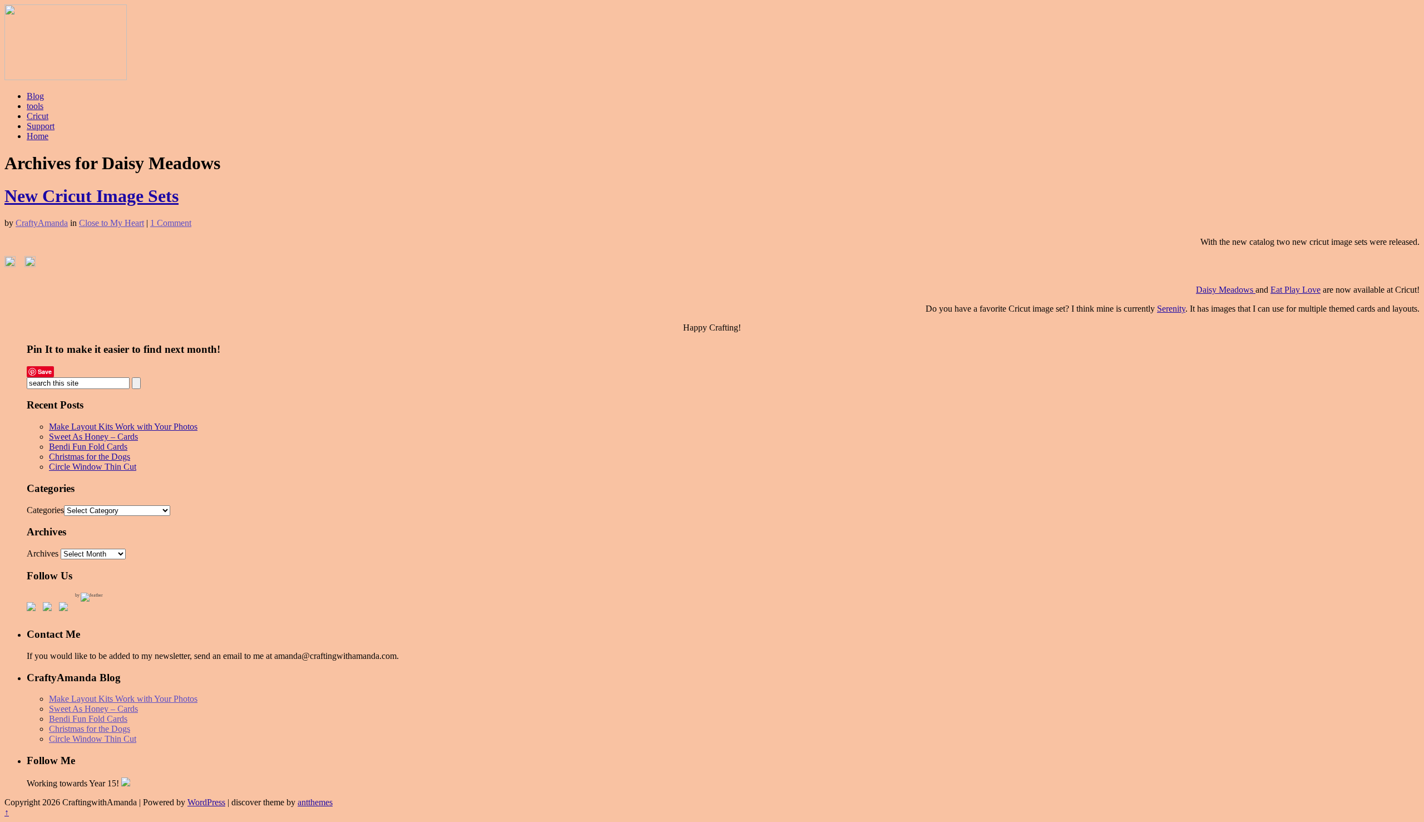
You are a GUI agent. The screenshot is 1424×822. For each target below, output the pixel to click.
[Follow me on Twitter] (49, 609)
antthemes (315, 802)
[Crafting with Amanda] (65, 77)
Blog (35, 96)
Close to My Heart (111, 223)
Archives (42, 553)
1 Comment (170, 223)
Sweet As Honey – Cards (93, 436)
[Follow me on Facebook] (33, 609)
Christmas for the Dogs (89, 456)
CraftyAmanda (42, 223)
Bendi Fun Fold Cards (88, 446)
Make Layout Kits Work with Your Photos (123, 426)
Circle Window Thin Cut (92, 466)
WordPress (206, 802)
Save (45, 371)
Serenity (1171, 308)
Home (37, 136)
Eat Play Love (1295, 289)
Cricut (37, 116)
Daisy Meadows (1225, 289)
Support (41, 126)
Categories (45, 510)
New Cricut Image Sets (91, 196)
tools (35, 106)
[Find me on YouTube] (65, 609)
